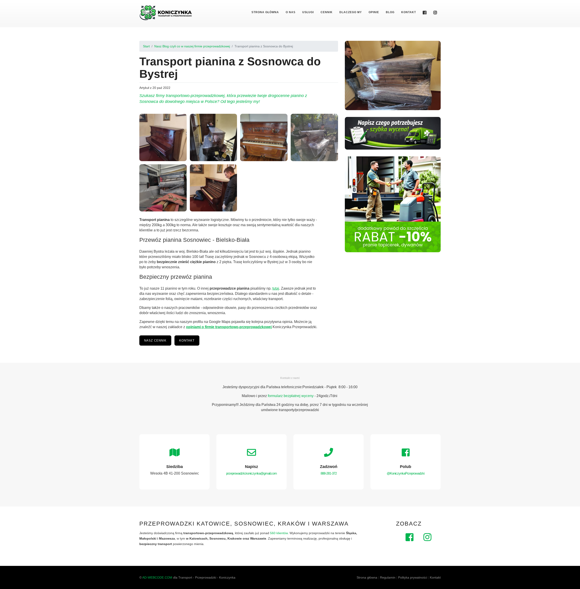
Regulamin (387, 577)
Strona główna (265, 12)
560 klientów (279, 533)
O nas (290, 12)
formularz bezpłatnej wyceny (291, 396)
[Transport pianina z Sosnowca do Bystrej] (163, 137)
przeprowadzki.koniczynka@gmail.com (251, 473)
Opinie (374, 12)
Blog (390, 12)
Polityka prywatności (412, 577)
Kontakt (408, 12)
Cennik (327, 12)
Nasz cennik (155, 340)
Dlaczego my (350, 12)
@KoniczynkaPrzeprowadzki (405, 473)
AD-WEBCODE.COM (157, 577)
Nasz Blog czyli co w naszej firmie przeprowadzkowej (192, 46)
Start (146, 46)
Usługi (308, 12)
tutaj (275, 288)
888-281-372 (329, 473)
